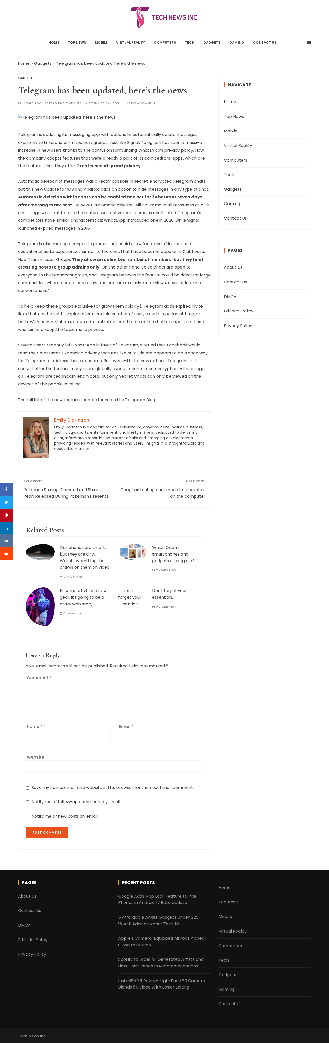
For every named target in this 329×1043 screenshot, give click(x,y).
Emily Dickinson (106, 103)
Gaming (236, 42)
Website (35, 757)
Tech (190, 42)
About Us (233, 267)
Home (54, 42)
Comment (39, 678)
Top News (77, 42)
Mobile (101, 42)
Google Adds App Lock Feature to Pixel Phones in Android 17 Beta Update (158, 899)
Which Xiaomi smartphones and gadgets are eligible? (173, 554)
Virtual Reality (130, 42)
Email (126, 727)
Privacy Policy (238, 326)
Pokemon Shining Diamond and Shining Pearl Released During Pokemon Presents (65, 493)
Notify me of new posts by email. (65, 816)
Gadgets (212, 42)
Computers (165, 42)
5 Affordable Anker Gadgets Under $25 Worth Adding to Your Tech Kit (158, 920)
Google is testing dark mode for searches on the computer (162, 493)
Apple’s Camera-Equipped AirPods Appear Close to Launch (162, 941)
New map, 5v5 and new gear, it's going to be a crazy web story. (83, 597)
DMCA (230, 297)
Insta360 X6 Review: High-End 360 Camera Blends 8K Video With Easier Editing (161, 984)
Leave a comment (141, 103)
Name (34, 727)
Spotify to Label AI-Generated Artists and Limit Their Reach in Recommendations (161, 962)
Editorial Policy (238, 311)
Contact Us (265, 42)
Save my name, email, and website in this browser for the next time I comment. (113, 787)
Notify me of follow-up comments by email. (76, 802)
